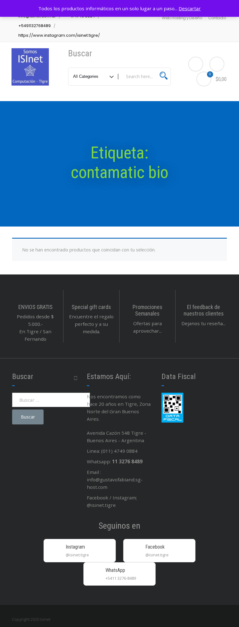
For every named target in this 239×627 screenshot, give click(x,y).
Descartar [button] (190, 8)
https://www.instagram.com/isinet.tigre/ (59, 35)
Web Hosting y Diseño (182, 18)
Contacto (217, 18)
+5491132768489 (34, 25)
